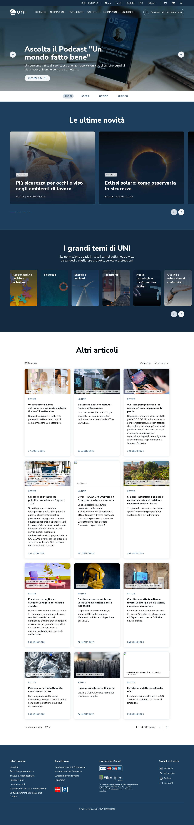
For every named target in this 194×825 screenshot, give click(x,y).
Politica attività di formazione (70, 767)
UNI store (128, 12)
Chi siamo (40, 12)
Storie (85, 96)
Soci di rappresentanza (22, 771)
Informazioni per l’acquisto (68, 771)
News (108, 3)
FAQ (141, 3)
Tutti (68, 96)
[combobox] (153, 3)
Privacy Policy (17, 780)
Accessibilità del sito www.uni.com (28, 788)
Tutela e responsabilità (22, 775)
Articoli (123, 96)
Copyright (60, 780)
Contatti (130, 3)
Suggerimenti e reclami (67, 775)
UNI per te (93, 12)
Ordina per (145, 363)
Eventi (119, 3)
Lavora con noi (17, 784)
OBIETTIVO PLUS (90, 3)
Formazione (111, 12)
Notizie (103, 96)
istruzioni (114, 789)
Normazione (57, 12)
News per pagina (33, 727)
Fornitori (14, 767)
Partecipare (76, 12)
